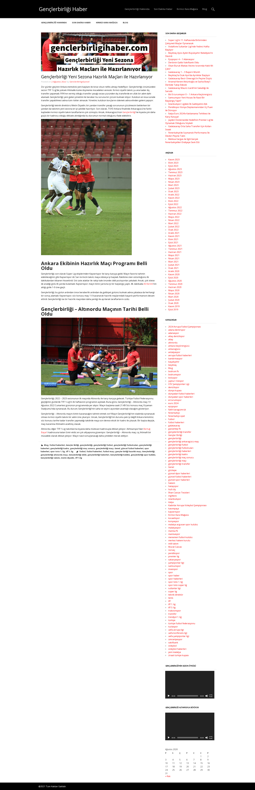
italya (171, 502)
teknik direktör (175, 594)
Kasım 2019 (174, 306)
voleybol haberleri (177, 648)
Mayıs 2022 (173, 217)
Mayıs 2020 (173, 290)
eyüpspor (173, 406)
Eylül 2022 (173, 204)
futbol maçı (108, 451)
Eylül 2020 (173, 277)
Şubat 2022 (173, 226)
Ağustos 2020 (175, 280)
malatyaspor (174, 527)
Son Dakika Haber (163, 9)
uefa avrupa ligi (176, 629)
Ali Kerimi (148, 283)
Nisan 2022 (173, 220)
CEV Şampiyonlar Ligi (178, 384)
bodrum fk (173, 371)
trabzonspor (174, 610)
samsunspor (174, 566)
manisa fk (173, 530)
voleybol (172, 645)
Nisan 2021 (173, 258)
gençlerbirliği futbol (103, 445)
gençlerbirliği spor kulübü (143, 454)
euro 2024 (173, 403)
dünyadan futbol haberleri (181, 393)
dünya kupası (175, 390)
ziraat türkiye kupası (178, 655)
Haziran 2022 (174, 213)
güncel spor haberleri (179, 479)
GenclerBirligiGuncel (79, 81)
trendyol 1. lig (175, 617)
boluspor (172, 377)
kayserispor (174, 511)
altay (170, 339)
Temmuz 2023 (175, 172)
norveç (171, 550)
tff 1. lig (69, 451)
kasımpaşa (173, 508)
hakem (171, 483)
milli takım (173, 543)
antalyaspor (174, 352)
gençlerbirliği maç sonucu (82, 448)
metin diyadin (67, 458)
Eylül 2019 (173, 309)
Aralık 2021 (173, 232)
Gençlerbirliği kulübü (120, 454)
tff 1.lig (78, 458)
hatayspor (173, 486)
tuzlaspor (173, 626)
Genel (117, 448)
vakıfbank (173, 642)
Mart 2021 (173, 261)
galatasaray (174, 425)
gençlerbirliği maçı (105, 448)
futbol (82, 451)
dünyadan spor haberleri (180, 396)
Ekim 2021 (173, 239)
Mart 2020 (173, 296)
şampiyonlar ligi (176, 562)
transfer (172, 613)
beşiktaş (172, 364)
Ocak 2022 (173, 229)
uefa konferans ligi (177, 633)
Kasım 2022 (174, 197)
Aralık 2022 (173, 194)
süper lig (172, 591)
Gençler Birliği (72, 445)
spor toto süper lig (177, 585)
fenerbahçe (174, 412)
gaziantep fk (174, 428)
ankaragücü (174, 349)
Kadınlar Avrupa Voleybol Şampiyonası (187, 505)
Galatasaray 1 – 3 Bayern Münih (184, 72)
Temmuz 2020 (175, 284)
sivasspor (173, 569)
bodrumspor (174, 374)
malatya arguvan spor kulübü (183, 524)
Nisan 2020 (173, 293)
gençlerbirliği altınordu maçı (54, 454)
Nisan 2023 (173, 181)
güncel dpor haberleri (179, 473)
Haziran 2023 (174, 175)
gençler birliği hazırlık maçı (128, 451)
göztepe (172, 470)
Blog (204, 9)
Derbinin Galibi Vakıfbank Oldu (183, 62)
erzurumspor (175, 400)
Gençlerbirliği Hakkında (137, 9)
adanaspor (173, 333)
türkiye (171, 620)
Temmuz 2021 (175, 248)
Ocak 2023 (173, 191)
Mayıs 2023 (173, 178)
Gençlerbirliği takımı (50, 458)
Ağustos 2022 (175, 207)
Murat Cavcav (175, 546)
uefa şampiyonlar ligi (178, 636)
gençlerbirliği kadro (59, 448)
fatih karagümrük (177, 409)
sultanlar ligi (174, 588)
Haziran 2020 (174, 287)
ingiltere (172, 495)
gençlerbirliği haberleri (98, 454)
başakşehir (173, 361)
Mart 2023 (173, 185)
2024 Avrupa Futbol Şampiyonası (184, 326)
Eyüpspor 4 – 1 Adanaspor (181, 59)
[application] (189, 685)
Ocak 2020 (173, 303)
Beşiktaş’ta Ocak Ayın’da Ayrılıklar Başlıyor (189, 75)
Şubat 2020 (173, 299)
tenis (170, 597)
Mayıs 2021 (173, 255)
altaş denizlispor (176, 336)
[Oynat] (168, 696)
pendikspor (174, 553)
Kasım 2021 (174, 236)
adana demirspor (176, 329)
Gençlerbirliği (129, 112)
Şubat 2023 (173, 188)
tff (169, 601)
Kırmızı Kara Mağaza (187, 9)
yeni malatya (174, 652)
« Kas (167, 776)
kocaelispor (174, 518)
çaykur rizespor (176, 380)
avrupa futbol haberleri (180, 355)
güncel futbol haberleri (132, 448)
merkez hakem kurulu (179, 540)
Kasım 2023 (174, 159)
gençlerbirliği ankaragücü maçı (183, 441)
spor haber (173, 575)
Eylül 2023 (173, 165)
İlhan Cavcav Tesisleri (179, 492)
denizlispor (173, 387)
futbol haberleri (57, 445)
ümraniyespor (175, 639)
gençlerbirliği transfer (179, 463)
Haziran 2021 (174, 252)
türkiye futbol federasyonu (181, 623)
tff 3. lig (172, 607)
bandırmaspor (175, 358)
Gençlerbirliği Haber (63, 9)
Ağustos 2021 (175, 245)
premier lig (173, 556)
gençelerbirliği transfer (179, 431)
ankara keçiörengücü (178, 345)
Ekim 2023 (173, 162)
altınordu (172, 342)
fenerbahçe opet (176, 416)
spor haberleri (175, 578)
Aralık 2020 (173, 271)
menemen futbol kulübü (180, 537)
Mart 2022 (173, 223)
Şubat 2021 (173, 264)
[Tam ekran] (211, 696)
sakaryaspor (174, 559)
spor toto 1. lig (57, 451)
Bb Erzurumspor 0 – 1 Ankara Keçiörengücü (190, 94)
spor (170, 572)
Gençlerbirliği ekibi (77, 454)
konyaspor (173, 521)
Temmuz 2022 (175, 210)
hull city (172, 489)
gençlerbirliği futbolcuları (126, 445)
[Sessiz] (206, 696)
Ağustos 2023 (175, 169)
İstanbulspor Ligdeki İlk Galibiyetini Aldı (187, 104)
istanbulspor (174, 499)
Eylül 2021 (173, 242)
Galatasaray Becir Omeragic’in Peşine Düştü (190, 78)
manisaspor (174, 534)
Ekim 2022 (173, 201)
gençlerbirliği (86, 445)
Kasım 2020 (174, 274)
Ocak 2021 (173, 268)
